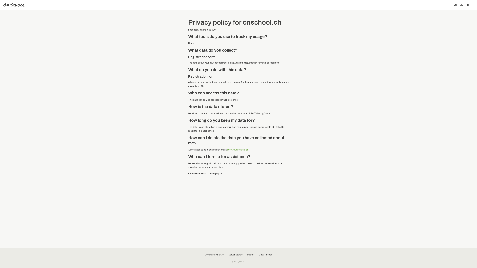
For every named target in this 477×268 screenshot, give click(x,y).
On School (14, 5)
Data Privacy (265, 254)
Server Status (235, 254)
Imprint (250, 254)
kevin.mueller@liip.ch (237, 150)
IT (473, 5)
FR (467, 5)
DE (461, 5)
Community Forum (214, 254)
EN (455, 5)
